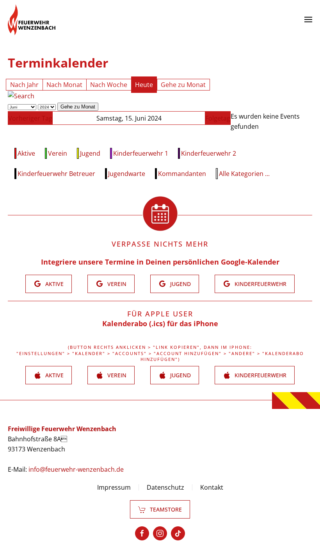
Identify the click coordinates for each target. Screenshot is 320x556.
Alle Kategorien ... (244, 173)
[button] (308, 19)
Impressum (114, 487)
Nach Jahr (24, 84)
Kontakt (211, 487)
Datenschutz (165, 487)
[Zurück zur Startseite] (31, 19)
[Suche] (21, 95)
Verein (57, 153)
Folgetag (217, 118)
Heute (144, 84)
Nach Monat (64, 84)
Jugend (90, 153)
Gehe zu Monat (183, 84)
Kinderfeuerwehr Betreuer (56, 173)
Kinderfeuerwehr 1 (140, 153)
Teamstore (166, 509)
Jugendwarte (126, 173)
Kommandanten (182, 173)
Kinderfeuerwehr (260, 284)
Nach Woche (108, 84)
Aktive (26, 153)
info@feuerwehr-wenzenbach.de (76, 469)
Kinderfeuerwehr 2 (208, 153)
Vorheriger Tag (30, 118)
